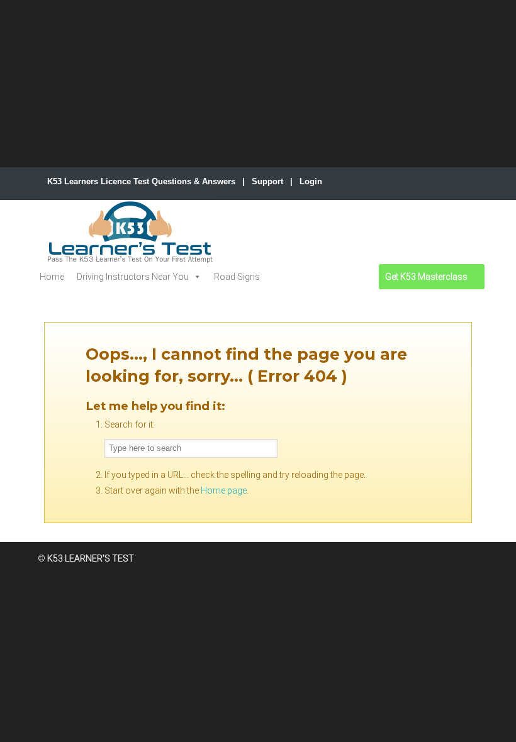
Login (311, 181)
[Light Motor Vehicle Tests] (281, 276)
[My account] (365, 276)
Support (267, 181)
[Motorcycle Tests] (310, 276)
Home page (224, 490)
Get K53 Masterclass (426, 277)
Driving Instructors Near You (133, 277)
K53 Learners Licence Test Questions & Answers (141, 181)
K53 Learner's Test (130, 232)
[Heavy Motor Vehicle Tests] (338, 276)
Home (52, 277)
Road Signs (237, 277)
